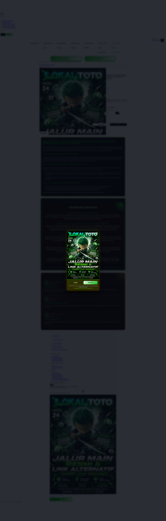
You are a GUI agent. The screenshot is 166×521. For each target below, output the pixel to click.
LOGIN (75, 282)
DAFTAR (90, 282)
